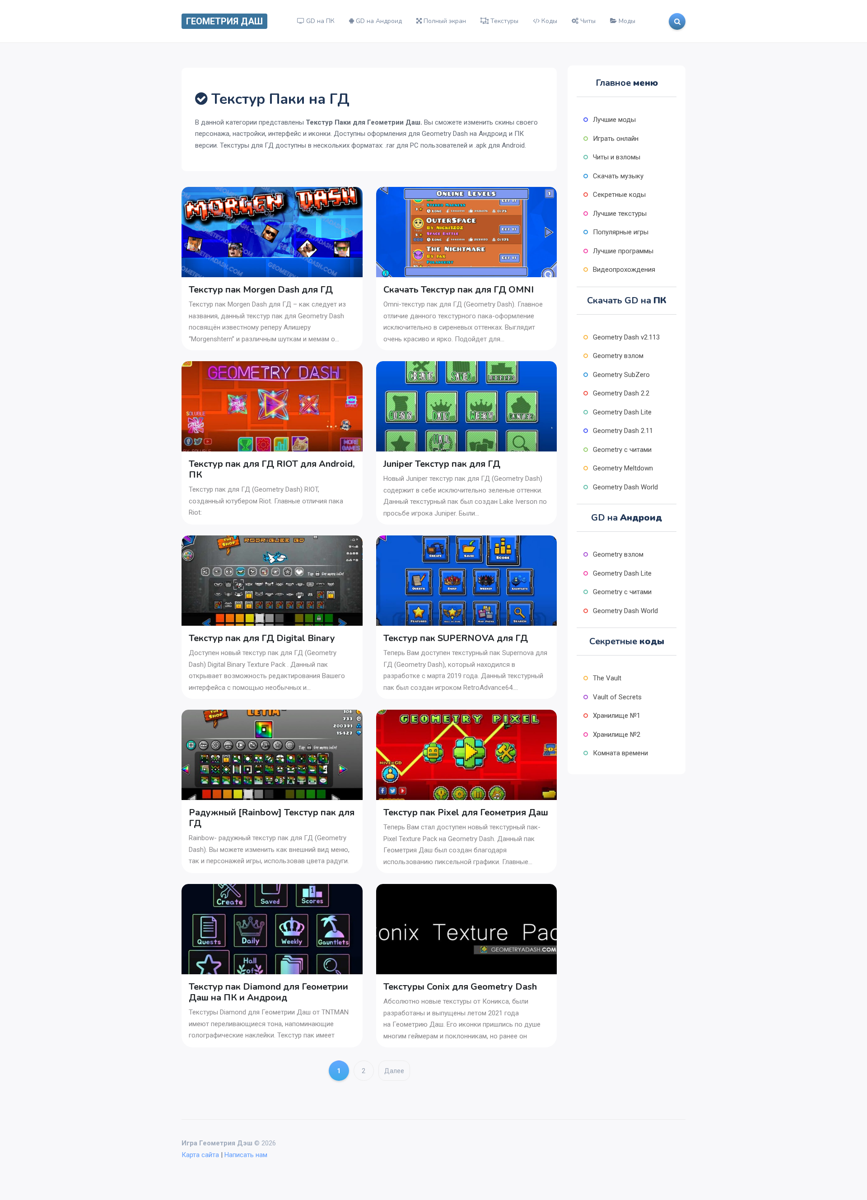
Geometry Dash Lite (622, 412)
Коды (548, 21)
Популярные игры (620, 232)
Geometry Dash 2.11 (623, 431)
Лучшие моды (614, 120)
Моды (626, 21)
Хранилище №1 (616, 716)
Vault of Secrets (617, 697)
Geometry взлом (618, 356)
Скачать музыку (618, 176)
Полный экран (444, 21)
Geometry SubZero (621, 375)
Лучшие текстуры (620, 213)
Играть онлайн (616, 139)
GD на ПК (319, 21)
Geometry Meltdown (623, 468)
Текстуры (503, 21)
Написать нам (245, 1155)
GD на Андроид (378, 21)
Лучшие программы (623, 251)
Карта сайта (200, 1155)
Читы (587, 21)
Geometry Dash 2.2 (621, 393)
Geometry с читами (622, 450)
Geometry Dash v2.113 (626, 337)
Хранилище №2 (616, 734)
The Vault (607, 678)
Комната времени (620, 753)
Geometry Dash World (625, 487)
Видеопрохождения (624, 269)
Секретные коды (619, 195)
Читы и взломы (616, 157)
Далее (394, 1070)
